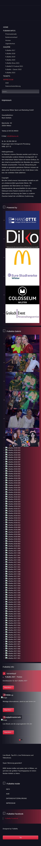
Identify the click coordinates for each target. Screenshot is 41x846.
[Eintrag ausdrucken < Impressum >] (36, 105)
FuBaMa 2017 (10, 50)
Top (20, 837)
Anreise (8, 40)
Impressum (8, 79)
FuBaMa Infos (9, 31)
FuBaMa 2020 (10, 60)
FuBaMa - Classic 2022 (13, 69)
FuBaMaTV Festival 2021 (14, 66)
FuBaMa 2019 (10, 57)
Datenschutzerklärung (13, 86)
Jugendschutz (10, 43)
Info (8, 789)
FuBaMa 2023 (10, 72)
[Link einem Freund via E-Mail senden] (38, 105)
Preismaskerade (11, 34)
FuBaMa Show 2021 (12, 63)
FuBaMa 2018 (10, 53)
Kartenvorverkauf (11, 37)
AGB (7, 83)
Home (5, 27)
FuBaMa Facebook (11, 818)
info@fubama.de (12, 136)
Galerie (6, 47)
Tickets (6, 76)
